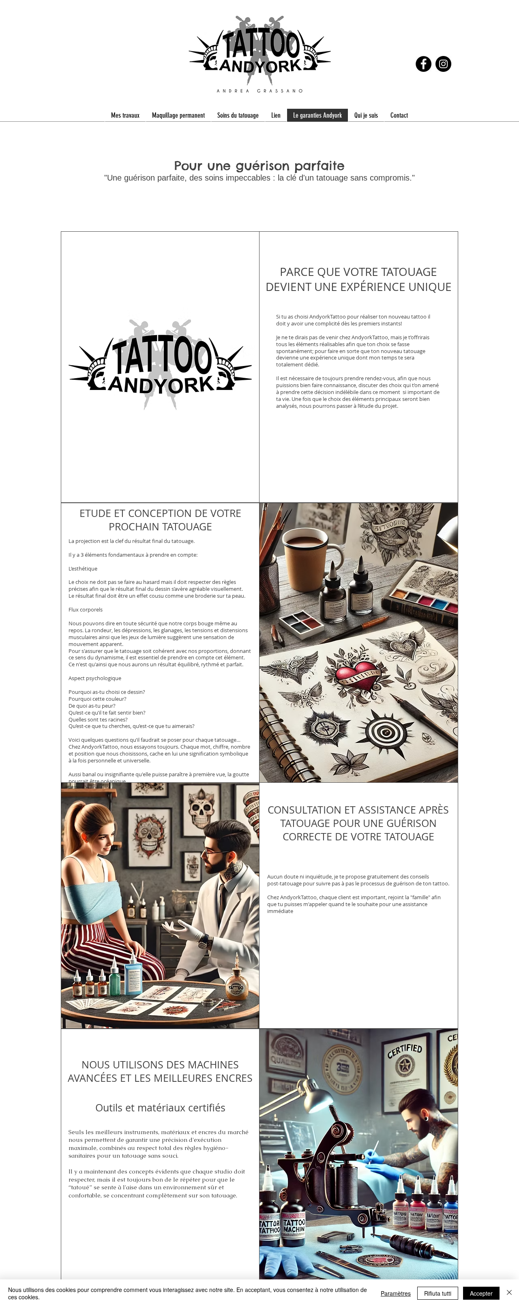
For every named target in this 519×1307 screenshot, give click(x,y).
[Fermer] (509, 1293)
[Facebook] (423, 64)
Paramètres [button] (396, 1293)
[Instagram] (443, 64)
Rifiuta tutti (437, 1293)
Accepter (481, 1293)
